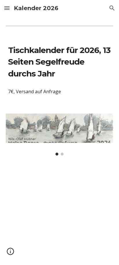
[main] (59, 61)
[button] (7, 8)
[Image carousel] (59, 135)
